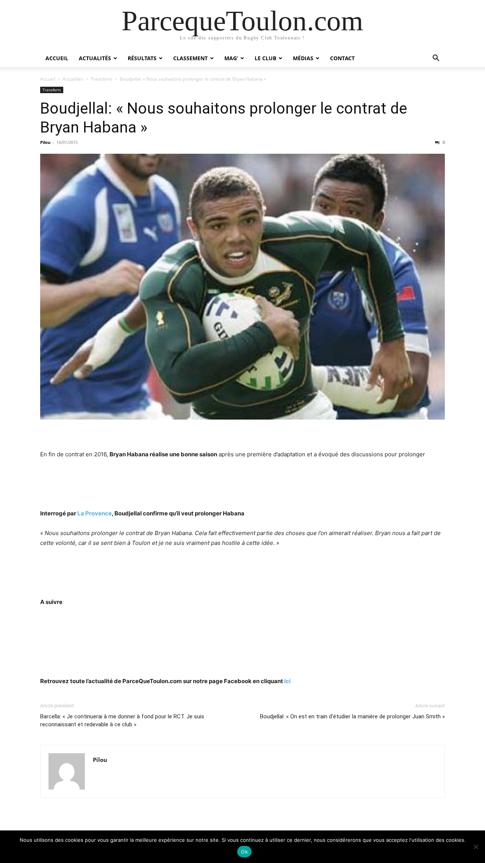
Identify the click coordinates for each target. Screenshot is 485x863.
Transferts (102, 79)
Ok (244, 852)
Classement (190, 58)
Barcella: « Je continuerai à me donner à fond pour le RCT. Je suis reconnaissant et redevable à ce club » (122, 720)
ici (287, 681)
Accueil (56, 58)
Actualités (95, 58)
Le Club (265, 58)
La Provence (94, 513)
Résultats (142, 58)
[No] (475, 847)
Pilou (45, 142)
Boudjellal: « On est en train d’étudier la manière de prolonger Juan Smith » (352, 716)
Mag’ (231, 58)
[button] (436, 58)
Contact (342, 58)
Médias (303, 58)
